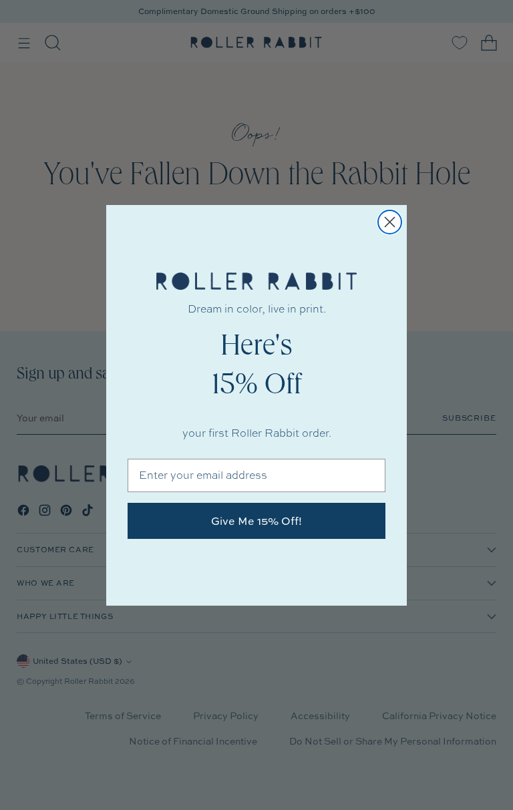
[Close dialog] (389, 222)
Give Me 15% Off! (256, 521)
